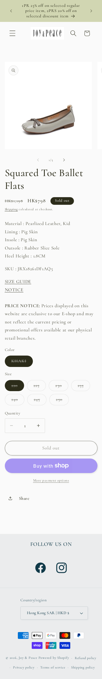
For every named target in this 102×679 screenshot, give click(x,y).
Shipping (11, 209)
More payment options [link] (51, 480)
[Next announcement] (91, 11)
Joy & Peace (28, 658)
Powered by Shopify (54, 658)
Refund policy (85, 658)
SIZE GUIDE (18, 281)
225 (39, 387)
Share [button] (24, 498)
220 (17, 387)
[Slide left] (38, 160)
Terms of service (52, 667)
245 (40, 401)
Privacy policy (24, 667)
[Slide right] (64, 160)
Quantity (12, 413)
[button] (12, 33)
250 (62, 401)
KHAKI (22, 362)
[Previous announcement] (11, 11)
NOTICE (14, 290)
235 (84, 387)
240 (17, 401)
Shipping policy (83, 667)
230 (61, 387)
